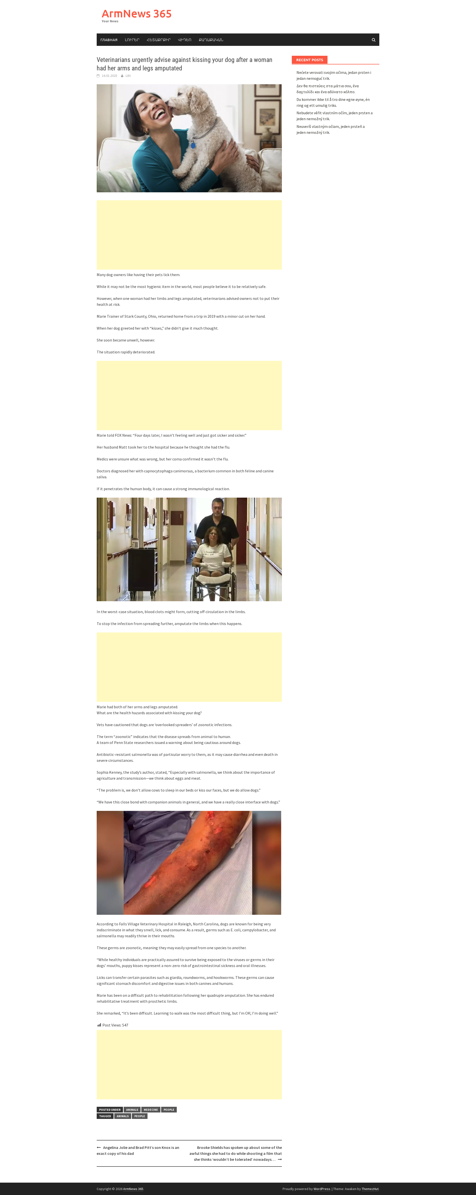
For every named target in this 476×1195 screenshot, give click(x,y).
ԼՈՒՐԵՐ (132, 39)
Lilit (128, 75)
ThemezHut (370, 1189)
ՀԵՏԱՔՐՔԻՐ (159, 39)
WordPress (322, 1189)
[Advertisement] (189, 235)
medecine (151, 1109)
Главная (109, 39)
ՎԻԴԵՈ (184, 39)
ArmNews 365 (137, 13)
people (169, 1109)
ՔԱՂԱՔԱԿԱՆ (211, 39)
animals (132, 1109)
